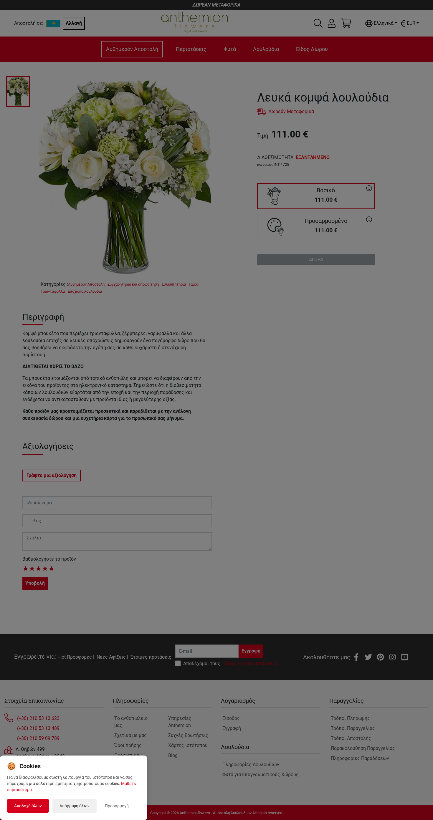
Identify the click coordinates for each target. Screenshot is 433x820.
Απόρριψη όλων (75, 806)
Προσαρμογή (117, 806)
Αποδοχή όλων (28, 806)
